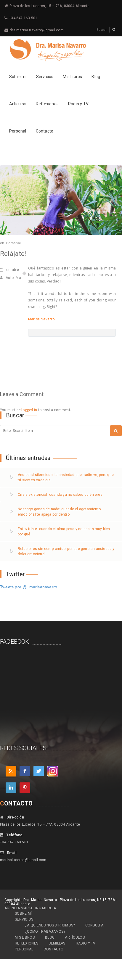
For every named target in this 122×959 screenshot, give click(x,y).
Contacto (45, 131)
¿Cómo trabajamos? (45, 931)
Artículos (17, 103)
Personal (17, 131)
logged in (29, 409)
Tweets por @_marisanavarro (28, 587)
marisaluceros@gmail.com (23, 860)
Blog (96, 76)
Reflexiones (47, 103)
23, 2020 (20, 270)
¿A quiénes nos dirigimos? (50, 925)
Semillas (57, 943)
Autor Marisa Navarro (23, 278)
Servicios (45, 76)
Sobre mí (18, 76)
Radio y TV (78, 103)
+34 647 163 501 (23, 18)
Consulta (94, 925)
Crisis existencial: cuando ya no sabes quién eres (60, 495)
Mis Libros (72, 76)
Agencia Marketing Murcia (30, 908)
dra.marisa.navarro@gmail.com (37, 30)
